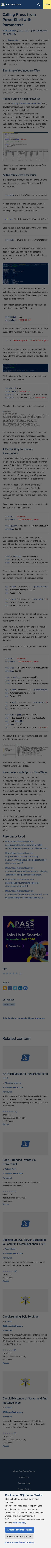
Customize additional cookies (19, 1542)
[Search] (38, 4)
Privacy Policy (19, 1523)
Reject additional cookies (19, 1536)
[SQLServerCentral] (2, 4)
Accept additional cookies (19, 1530)
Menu (47, 4)
